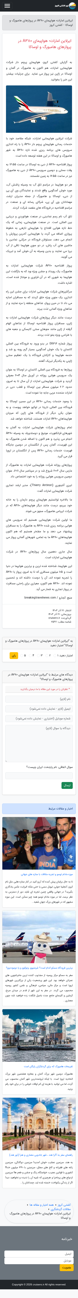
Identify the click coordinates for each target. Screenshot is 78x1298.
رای (14, 655)
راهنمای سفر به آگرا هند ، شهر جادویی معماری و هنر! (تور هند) (41, 1155)
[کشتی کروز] (65, 5)
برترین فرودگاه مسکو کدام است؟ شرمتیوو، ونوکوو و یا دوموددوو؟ (39, 968)
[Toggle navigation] (7, 5)
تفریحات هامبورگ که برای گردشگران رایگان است (48, 1066)
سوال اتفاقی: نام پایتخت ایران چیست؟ (49, 767)
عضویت (66, 1267)
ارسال (67, 785)
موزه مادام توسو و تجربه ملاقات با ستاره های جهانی (47, 874)
